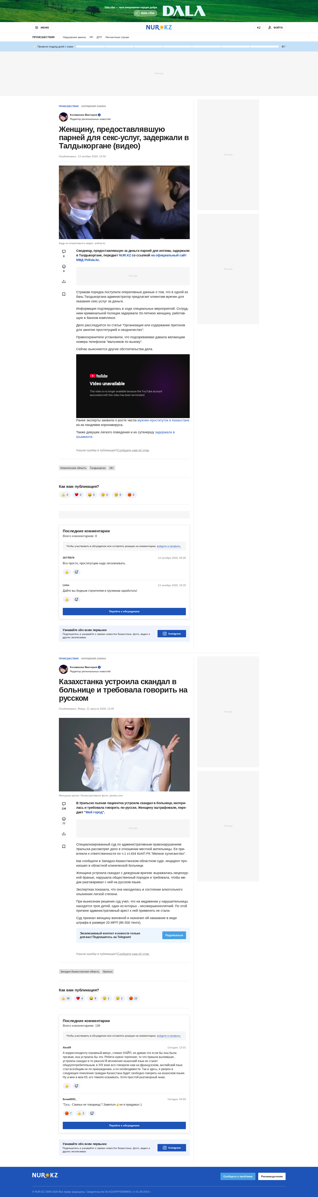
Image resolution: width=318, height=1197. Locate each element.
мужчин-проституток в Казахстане (163, 420)
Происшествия (43, 37)
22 (135, 998)
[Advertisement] (159, 73)
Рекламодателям (272, 1176)
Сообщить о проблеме (237, 1176)
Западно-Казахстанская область (79, 971)
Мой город (94, 812)
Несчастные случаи (117, 37)
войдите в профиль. (169, 546)
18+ (111, 467)
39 (68, 998)
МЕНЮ (45, 27)
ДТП (99, 37)
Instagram (174, 633)
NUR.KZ (125, 255)
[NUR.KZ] (159, 27)
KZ (259, 27)
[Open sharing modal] (64, 281)
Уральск (107, 971)
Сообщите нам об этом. (133, 450)
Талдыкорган (98, 467)
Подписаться (174, 935)
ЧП (91, 37)
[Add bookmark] (64, 294)
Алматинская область (73, 467)
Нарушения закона (74, 37)
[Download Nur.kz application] (159, 11)
